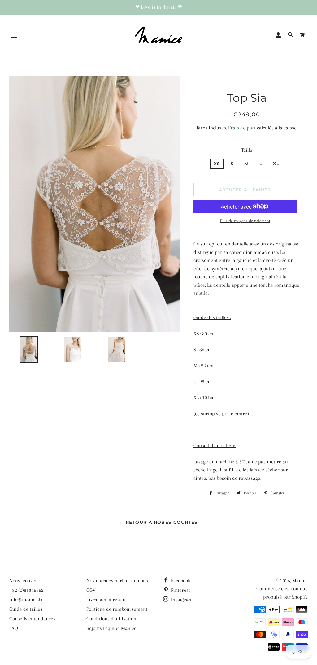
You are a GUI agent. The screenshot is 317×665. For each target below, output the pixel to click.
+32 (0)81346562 (26, 590)
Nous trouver (23, 580)
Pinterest (180, 590)
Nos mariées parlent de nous (117, 580)
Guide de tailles (25, 609)
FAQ (13, 628)
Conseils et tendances (32, 619)
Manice (300, 580)
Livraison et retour (106, 599)
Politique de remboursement (116, 609)
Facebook (180, 580)
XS (217, 163)
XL (276, 163)
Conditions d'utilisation (111, 619)
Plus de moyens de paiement (245, 220)
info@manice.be (26, 599)
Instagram (181, 599)
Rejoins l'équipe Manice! (112, 628)
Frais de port (242, 128)
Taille (246, 150)
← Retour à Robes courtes (158, 522)
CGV (91, 590)
